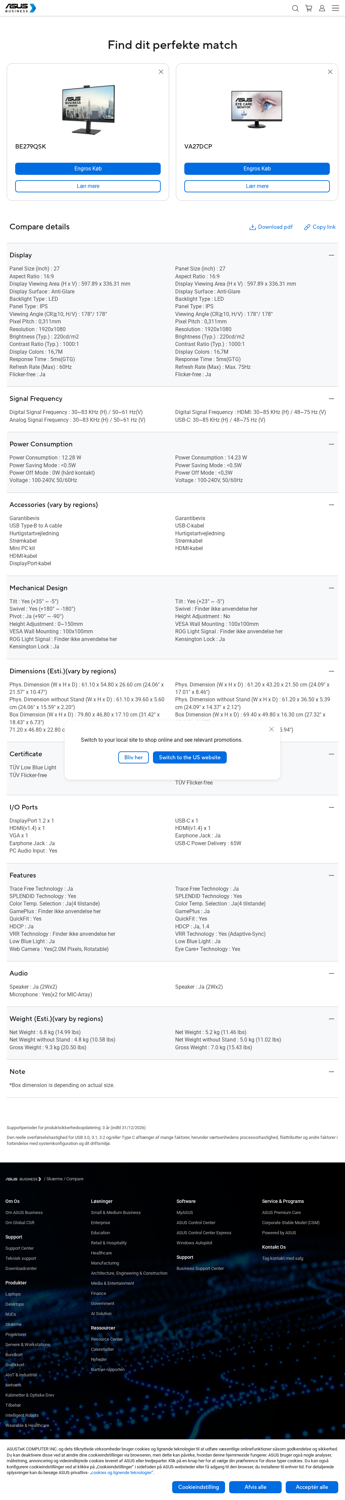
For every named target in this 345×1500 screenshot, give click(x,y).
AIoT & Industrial (21, 1374)
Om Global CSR (19, 1222)
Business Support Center (200, 1268)
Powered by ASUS (279, 1232)
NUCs (10, 1314)
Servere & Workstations (27, 1344)
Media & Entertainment (112, 1283)
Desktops (14, 1304)
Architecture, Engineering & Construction (129, 1273)
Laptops (13, 1294)
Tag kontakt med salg (282, 1258)
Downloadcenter (21, 1268)
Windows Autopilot (194, 1242)
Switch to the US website (190, 757)
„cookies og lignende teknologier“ (121, 1472)
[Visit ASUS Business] (24, 1179)
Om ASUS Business (24, 1212)
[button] (295, 8)
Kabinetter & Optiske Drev (29, 1395)
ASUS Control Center (196, 1222)
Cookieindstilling (198, 1487)
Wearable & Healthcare (27, 1425)
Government (102, 1303)
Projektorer (15, 1334)
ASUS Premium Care (281, 1212)
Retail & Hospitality (109, 1242)
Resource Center (107, 1339)
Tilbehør (13, 1405)
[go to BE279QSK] (88, 108)
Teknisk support (20, 1258)
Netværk (13, 1384)
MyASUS (185, 1212)
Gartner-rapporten (108, 1369)
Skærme (13, 1324)
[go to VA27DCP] (257, 108)
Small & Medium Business (116, 1212)
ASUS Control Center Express (204, 1232)
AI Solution (101, 1313)
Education (100, 1232)
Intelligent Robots (22, 1415)
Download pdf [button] (275, 227)
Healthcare (101, 1252)
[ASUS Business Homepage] (20, 8)
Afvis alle (255, 1487)
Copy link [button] (324, 227)
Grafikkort (14, 1364)
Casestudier (102, 1349)
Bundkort (14, 1354)
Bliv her (133, 757)
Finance (98, 1293)
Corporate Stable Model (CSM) (291, 1222)
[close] (271, 729)
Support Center (19, 1248)
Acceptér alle (312, 1487)
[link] (88, 186)
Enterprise (100, 1222)
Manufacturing (105, 1263)
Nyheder (99, 1359)
